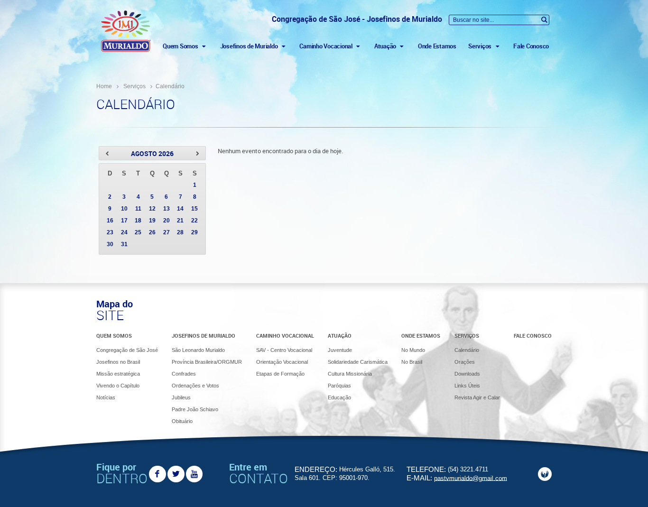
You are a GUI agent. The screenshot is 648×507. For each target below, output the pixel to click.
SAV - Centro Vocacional (284, 350)
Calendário (466, 350)
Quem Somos (114, 335)
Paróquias (339, 385)
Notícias (105, 397)
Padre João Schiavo (195, 409)
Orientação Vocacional (282, 362)
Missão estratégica (118, 374)
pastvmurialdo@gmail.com (470, 477)
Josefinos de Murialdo (203, 335)
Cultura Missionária (350, 374)
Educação (339, 397)
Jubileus (181, 397)
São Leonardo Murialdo (198, 350)
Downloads (467, 374)
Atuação (340, 335)
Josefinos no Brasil (118, 362)
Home (104, 86)
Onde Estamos (437, 46)
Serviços (134, 86)
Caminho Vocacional (285, 335)
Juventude (340, 350)
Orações (464, 362)
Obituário (182, 421)
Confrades (184, 374)
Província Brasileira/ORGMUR (207, 362)
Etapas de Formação (280, 374)
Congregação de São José (127, 350)
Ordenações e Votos (195, 385)
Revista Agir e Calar (477, 397)
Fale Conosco (531, 46)
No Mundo (413, 350)
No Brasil (411, 362)
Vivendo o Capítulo (117, 385)
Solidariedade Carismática (358, 362)
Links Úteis (467, 385)
